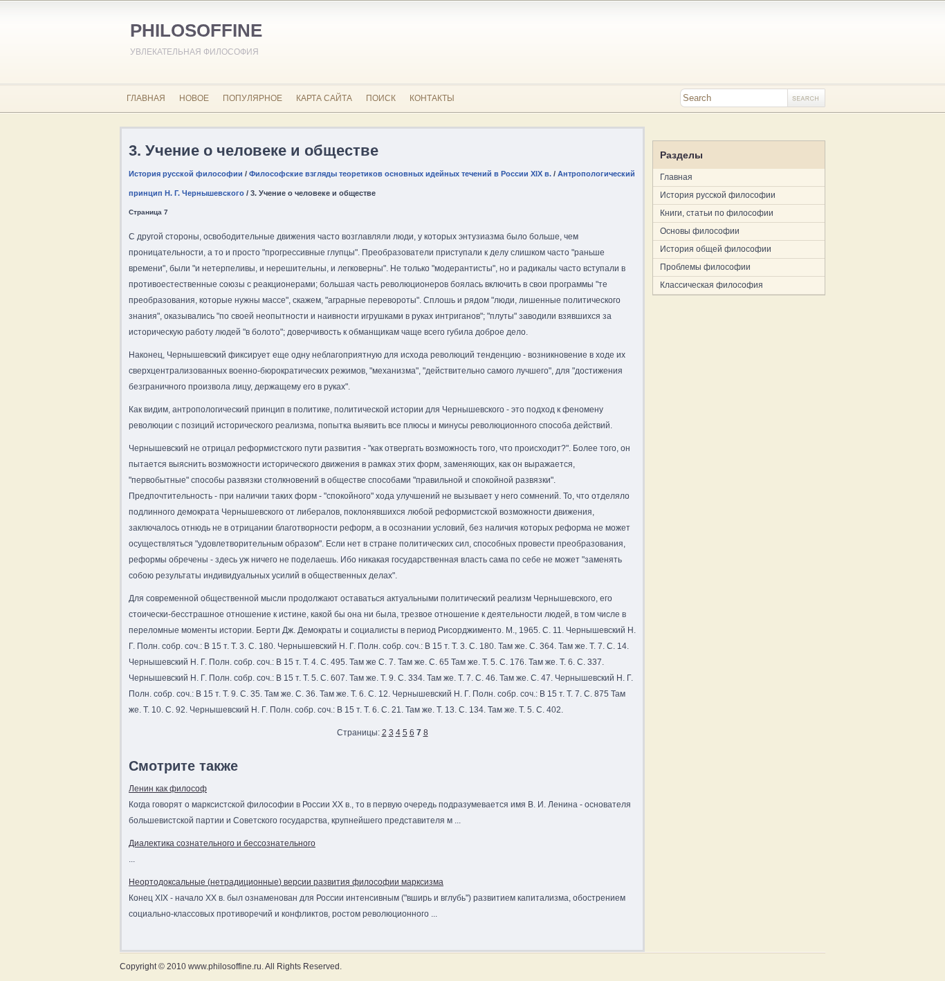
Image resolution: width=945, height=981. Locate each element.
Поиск (381, 98)
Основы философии (700, 231)
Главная (146, 98)
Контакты (432, 98)
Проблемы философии (705, 267)
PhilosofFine (196, 30)
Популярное (252, 98)
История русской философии (186, 173)
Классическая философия (711, 285)
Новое (194, 98)
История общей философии (715, 249)
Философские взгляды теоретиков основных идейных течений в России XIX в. (400, 173)
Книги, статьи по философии (716, 213)
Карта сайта (324, 98)
